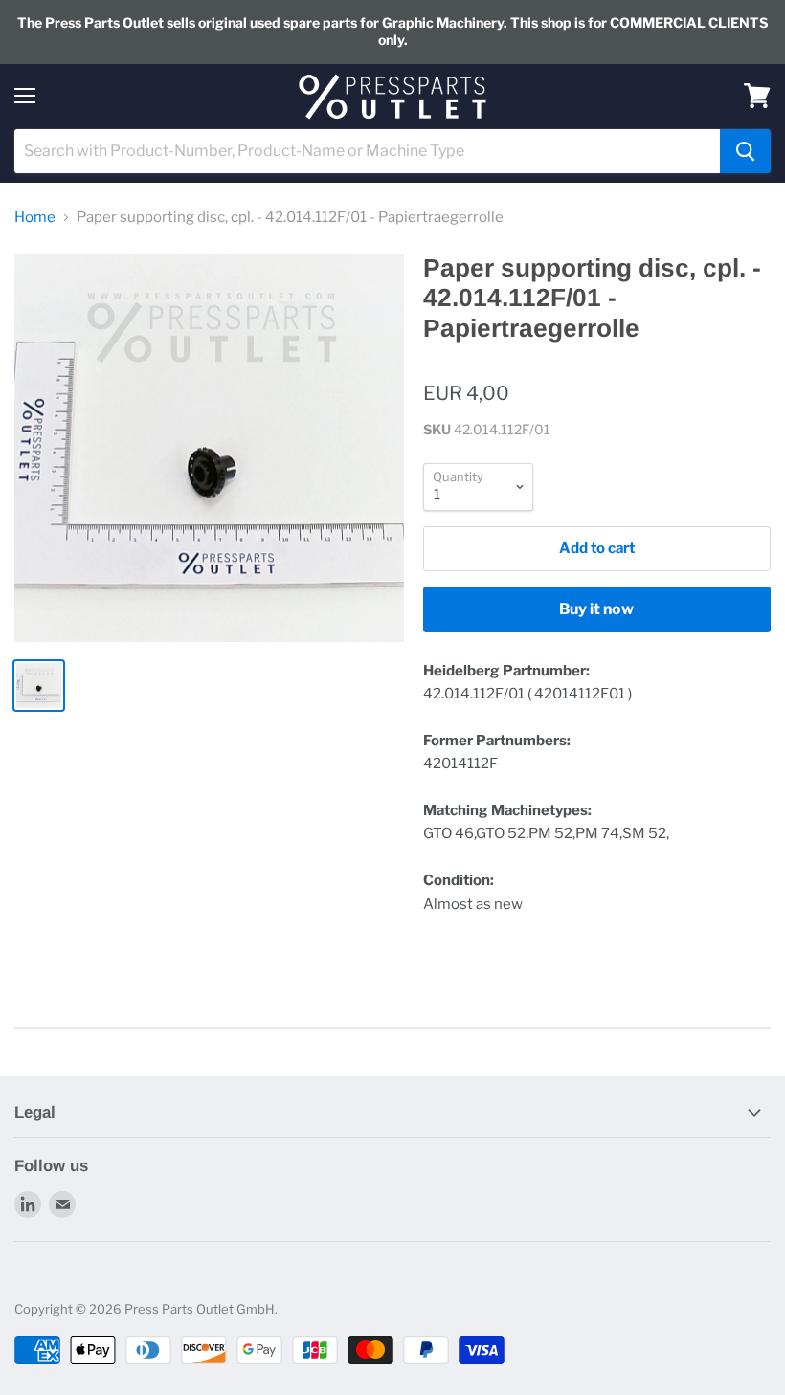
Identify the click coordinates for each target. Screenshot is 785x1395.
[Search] (745, 151)
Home (35, 218)
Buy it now (596, 609)
